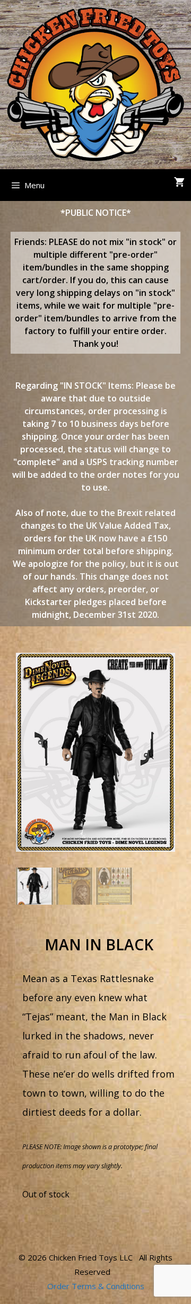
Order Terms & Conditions (95, 1286)
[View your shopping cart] (179, 182)
